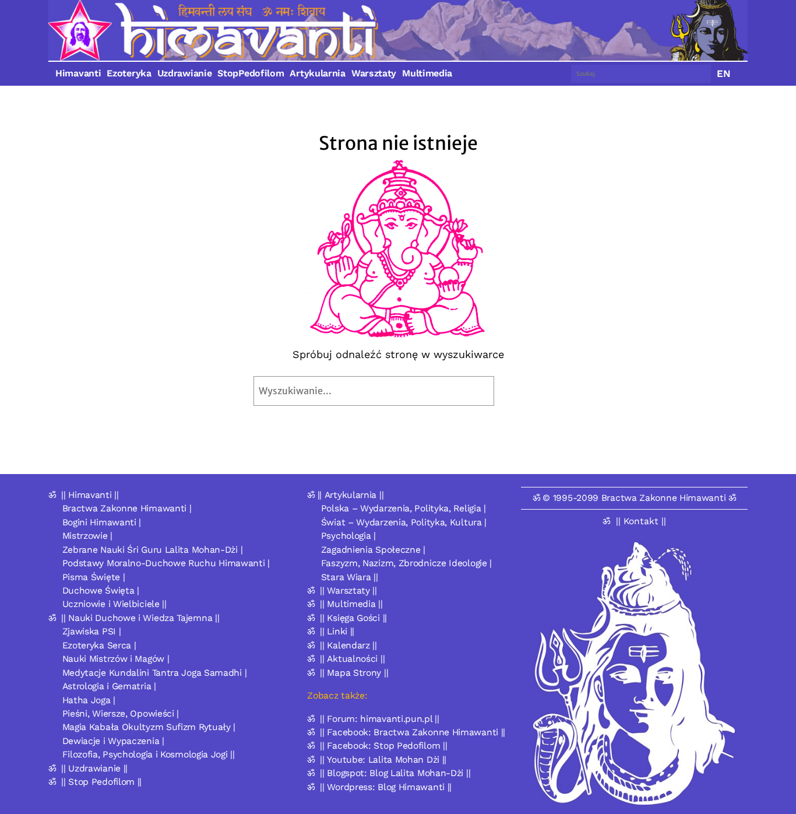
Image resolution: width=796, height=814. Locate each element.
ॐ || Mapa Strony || (347, 672)
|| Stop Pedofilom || (101, 781)
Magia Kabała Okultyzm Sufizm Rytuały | (149, 726)
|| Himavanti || (90, 494)
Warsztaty (373, 73)
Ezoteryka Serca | (99, 645)
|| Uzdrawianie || (94, 768)
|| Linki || (337, 631)
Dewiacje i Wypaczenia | (113, 740)
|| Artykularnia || (351, 494)
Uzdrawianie (184, 73)
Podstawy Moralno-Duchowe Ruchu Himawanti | (166, 563)
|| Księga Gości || (353, 617)
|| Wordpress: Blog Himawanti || (386, 786)
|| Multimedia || (351, 603)
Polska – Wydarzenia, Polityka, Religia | (403, 508)
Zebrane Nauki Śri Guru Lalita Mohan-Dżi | (152, 549)
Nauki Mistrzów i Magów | (116, 658)
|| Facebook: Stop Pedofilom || (383, 745)
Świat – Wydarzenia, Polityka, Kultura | (404, 522)
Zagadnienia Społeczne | (373, 549)
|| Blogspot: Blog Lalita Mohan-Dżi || (395, 772)
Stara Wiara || (349, 577)
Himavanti (78, 73)
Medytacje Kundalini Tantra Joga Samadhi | (154, 672)
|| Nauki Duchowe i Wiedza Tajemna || (140, 617)
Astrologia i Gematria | (109, 686)
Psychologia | (348, 535)
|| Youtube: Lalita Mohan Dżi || (383, 759)
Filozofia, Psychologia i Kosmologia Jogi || (148, 754)
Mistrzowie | (87, 535)
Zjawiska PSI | (91, 631)
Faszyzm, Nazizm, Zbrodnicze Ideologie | (406, 563)
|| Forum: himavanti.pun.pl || (379, 718)
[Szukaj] (521, 391)
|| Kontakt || (641, 521)
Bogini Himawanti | (102, 522)
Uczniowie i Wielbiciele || (114, 603)
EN (724, 73)
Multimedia (427, 73)
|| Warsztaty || (348, 590)
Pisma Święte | (93, 577)
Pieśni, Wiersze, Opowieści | (120, 713)
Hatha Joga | (88, 700)
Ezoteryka (129, 73)
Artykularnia (317, 73)
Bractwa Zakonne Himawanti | (127, 508)
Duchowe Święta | (100, 590)
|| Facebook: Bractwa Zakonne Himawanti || (412, 732)
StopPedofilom (250, 73)
